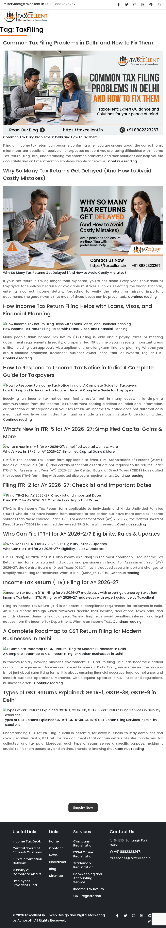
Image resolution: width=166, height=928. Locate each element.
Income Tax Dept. (27, 841)
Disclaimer (57, 862)
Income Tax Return (88, 889)
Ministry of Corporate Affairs (27, 872)
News (53, 855)
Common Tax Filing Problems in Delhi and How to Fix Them (78, 42)
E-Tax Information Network (27, 861)
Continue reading (122, 161)
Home (54, 841)
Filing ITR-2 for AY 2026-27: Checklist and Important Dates (77, 485)
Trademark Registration (83, 865)
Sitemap (56, 875)
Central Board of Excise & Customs (27, 850)
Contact (56, 848)
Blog (52, 869)
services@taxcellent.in (25, 4)
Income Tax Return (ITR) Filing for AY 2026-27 (61, 582)
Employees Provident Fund (25, 883)
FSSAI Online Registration (83, 854)
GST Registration (87, 896)
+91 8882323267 (62, 4)
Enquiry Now (83, 807)
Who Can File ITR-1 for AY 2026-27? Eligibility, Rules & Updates (81, 533)
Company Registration (83, 843)
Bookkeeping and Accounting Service (87, 878)
